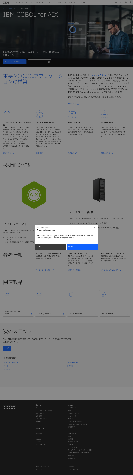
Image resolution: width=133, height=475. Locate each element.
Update (70, 247)
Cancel (39, 247)
